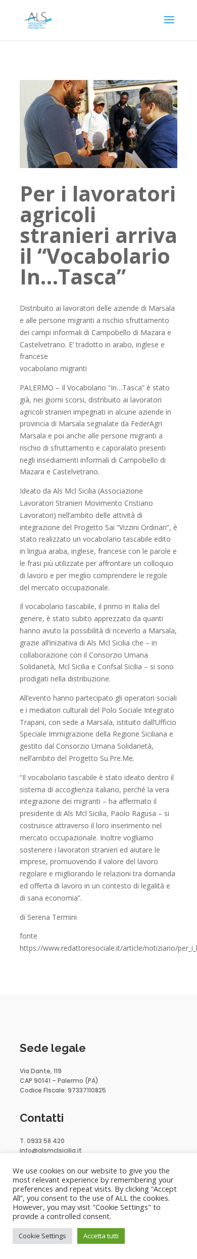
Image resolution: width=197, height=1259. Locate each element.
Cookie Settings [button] (42, 1235)
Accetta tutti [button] (101, 1235)
